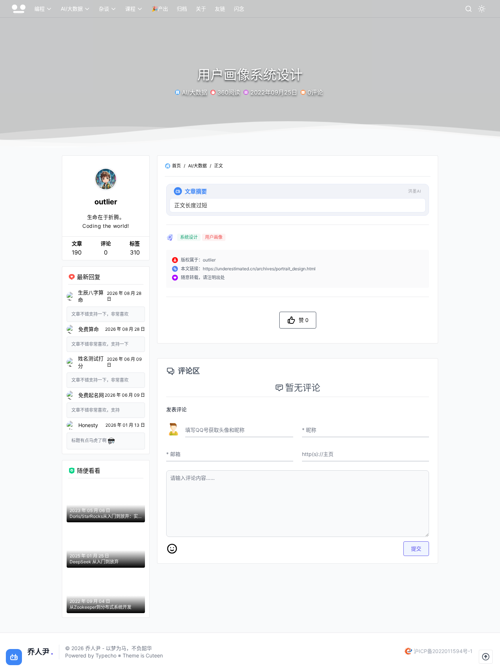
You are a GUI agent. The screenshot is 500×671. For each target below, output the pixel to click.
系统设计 (189, 237)
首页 (176, 165)
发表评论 (176, 409)
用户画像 (214, 237)
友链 (220, 8)
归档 (182, 8)
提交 (416, 548)
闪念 (239, 8)
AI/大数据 (197, 165)
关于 (201, 8)
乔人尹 (40, 652)
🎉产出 (160, 8)
